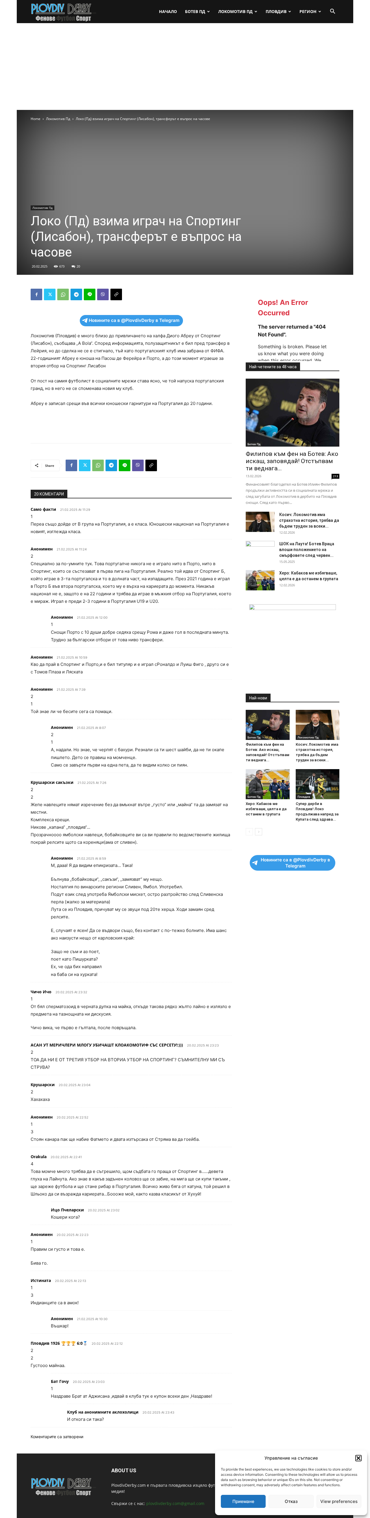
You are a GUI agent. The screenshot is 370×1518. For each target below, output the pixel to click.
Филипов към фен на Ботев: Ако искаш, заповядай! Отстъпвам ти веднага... (292, 461)
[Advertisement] (185, 66)
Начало (168, 11)
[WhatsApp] (63, 294)
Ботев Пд (195, 11)
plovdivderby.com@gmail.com (175, 1503)
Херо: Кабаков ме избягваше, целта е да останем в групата (266, 809)
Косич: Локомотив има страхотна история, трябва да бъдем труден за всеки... (309, 520)
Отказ (291, 1501)
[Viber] (103, 294)
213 (335, 476)
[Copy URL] (116, 294)
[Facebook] (36, 294)
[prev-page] (249, 831)
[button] (358, 1458)
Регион (308, 11)
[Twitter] (50, 294)
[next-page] (258, 831)
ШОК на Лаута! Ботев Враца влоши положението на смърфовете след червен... (306, 549)
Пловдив (276, 11)
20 (78, 266)
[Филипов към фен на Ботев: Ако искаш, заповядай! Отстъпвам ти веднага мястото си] (292, 413)
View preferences (339, 1501)
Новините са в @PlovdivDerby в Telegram (134, 320)
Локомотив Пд (235, 11)
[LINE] (89, 294)
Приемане (243, 1501)
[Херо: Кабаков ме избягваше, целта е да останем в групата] (260, 580)
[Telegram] (76, 294)
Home (35, 118)
